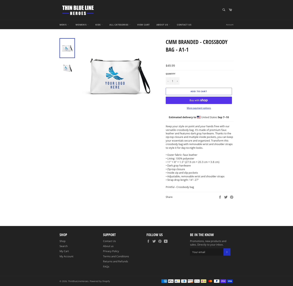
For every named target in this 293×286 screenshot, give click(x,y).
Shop (62, 241)
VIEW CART (143, 24)
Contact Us (109, 241)
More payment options (199, 107)
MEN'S (63, 24)
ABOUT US (162, 24)
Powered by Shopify (100, 281)
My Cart (64, 251)
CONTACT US (184, 24)
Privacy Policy (111, 251)
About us (108, 246)
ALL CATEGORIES (119, 24)
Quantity (170, 74)
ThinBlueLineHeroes (78, 281)
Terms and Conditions (116, 256)
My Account (66, 256)
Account (229, 24)
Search (64, 246)
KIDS (98, 24)
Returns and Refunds (115, 261)
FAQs (106, 266)
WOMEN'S (81, 24)
